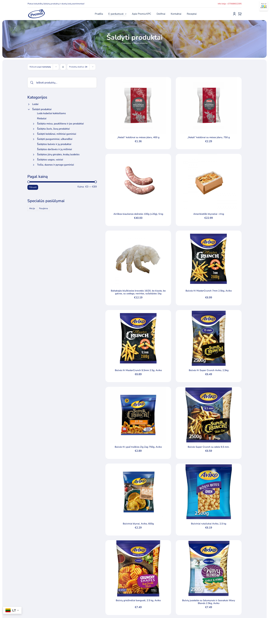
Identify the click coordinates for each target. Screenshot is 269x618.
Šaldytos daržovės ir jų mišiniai (54, 149)
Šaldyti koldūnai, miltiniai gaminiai (56, 134)
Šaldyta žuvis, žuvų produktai (53, 128)
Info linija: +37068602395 (230, 3)
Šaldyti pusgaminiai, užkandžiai (54, 139)
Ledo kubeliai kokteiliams (51, 113)
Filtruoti (33, 187)
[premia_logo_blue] (36, 10)
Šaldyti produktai (42, 109)
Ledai (35, 104)
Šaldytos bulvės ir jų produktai (54, 144)
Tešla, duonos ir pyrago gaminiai (55, 164)
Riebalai (41, 118)
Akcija (32, 208)
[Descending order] (63, 67)
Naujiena (43, 208)
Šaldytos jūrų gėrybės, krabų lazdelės (58, 154)
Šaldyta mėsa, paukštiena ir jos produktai (60, 123)
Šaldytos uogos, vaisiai (50, 159)
